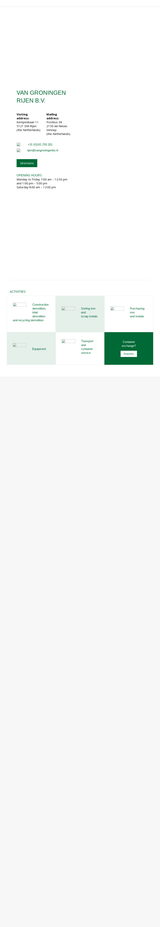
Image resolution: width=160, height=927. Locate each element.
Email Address (23, 873)
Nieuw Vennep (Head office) (29, 716)
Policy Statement (86, 923)
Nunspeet (16, 722)
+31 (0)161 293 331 (40, 144)
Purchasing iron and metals (28, 774)
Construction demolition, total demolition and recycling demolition (53, 790)
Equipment (39, 349)
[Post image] (14, 817)
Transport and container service (31, 784)
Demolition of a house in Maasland (43, 830)
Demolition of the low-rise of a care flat (46, 815)
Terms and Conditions (113, 923)
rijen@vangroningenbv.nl (42, 150)
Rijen (13, 727)
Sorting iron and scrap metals (29, 779)
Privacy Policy (64, 923)
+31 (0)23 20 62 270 (31, 740)
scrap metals (89, 316)
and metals (137, 316)
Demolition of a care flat (36, 844)
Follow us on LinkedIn (32, 752)
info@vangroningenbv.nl (34, 746)
